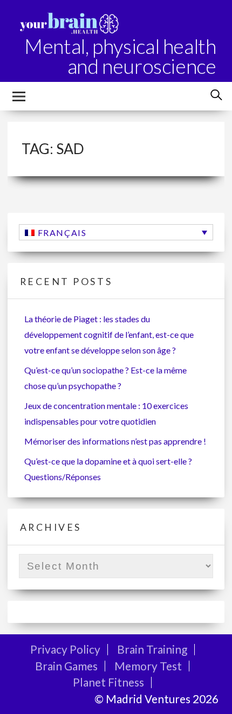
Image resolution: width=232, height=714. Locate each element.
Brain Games (66, 666)
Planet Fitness (108, 682)
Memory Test (148, 666)
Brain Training (152, 649)
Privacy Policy (65, 649)
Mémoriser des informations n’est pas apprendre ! (115, 441)
